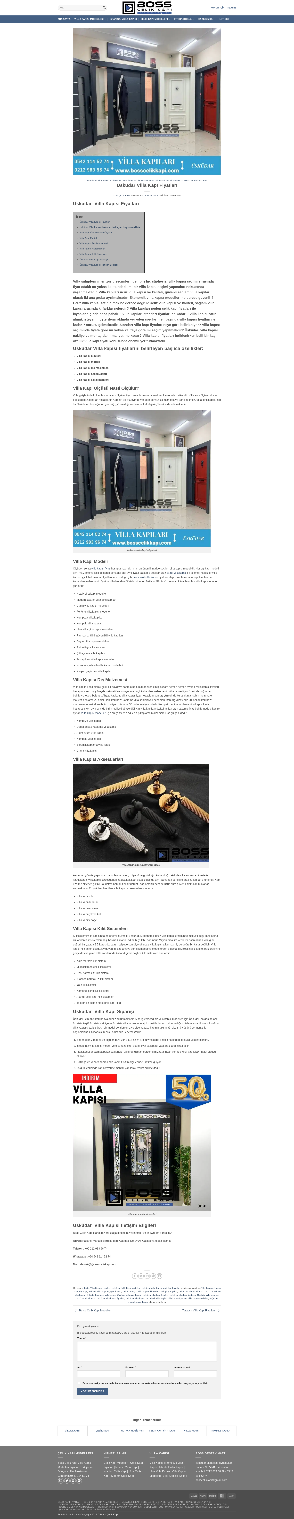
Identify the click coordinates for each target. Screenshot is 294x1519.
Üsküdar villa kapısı (85, 1298)
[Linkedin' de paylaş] (159, 1276)
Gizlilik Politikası (196, 1507)
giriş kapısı (115, 1291)
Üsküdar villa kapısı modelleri (140, 1298)
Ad (79, 1367)
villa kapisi (161, 1298)
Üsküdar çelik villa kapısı (191, 1291)
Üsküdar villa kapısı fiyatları (110, 1298)
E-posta (130, 1367)
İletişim (224, 19)
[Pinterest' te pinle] (153, 1276)
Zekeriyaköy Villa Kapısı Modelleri (144, 1504)
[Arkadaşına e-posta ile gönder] (147, 1276)
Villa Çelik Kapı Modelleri (138, 1502)
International (183, 19)
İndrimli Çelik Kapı (126, 1467)
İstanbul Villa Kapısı (123, 19)
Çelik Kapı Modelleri (154, 19)
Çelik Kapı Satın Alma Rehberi (101, 1502)
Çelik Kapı (113, 1514)
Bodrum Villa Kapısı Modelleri (77, 1507)
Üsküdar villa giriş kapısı (129, 1295)
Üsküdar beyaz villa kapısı (136, 1291)
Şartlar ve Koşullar (72, 1509)
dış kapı (83, 1291)
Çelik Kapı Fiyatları (69, 1502)
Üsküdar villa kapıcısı (208, 1295)
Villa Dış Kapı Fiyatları (169, 1502)
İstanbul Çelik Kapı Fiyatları (103, 1504)
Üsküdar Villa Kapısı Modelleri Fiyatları (183, 180)
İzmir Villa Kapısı (178, 1504)
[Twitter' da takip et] (67, 1481)
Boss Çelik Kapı (121, 195)
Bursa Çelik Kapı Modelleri (94, 1310)
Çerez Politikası (219, 1507)
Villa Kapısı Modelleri (89, 19)
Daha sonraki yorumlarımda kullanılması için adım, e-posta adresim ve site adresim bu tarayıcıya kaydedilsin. (146, 1383)
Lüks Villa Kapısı (160, 1471)
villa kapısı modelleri (198, 1298)
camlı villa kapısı (176, 572)
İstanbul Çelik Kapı (115, 1471)
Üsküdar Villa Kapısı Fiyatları (104, 180)
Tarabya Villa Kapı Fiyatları (199, 1310)
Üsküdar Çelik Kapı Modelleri (140, 180)
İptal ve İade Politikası (101, 1509)
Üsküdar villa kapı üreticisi (183, 1295)
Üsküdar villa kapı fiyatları (155, 1295)
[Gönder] (104, 8)
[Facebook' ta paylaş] (135, 1276)
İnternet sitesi (182, 1367)
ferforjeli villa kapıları (99, 1291)
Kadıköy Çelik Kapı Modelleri (209, 1504)
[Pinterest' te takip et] (79, 1481)
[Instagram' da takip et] (61, 1481)
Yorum (81, 1338)
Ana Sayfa (64, 19)
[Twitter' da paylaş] (141, 1276)
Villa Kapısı (156, 1462)
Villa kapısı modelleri (93, 713)
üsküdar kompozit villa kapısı (101, 1295)
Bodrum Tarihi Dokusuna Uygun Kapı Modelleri (127, 1507)
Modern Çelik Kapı (122, 1475)
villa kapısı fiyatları (177, 1298)
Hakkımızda (205, 19)
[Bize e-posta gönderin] (73, 1481)
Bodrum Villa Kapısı (171, 1507)
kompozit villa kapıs (145, 577)
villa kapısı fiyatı (100, 568)
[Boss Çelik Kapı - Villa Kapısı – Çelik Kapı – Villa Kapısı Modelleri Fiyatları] (147, 7)
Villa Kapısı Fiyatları (175, 1475)
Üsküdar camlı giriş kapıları (163, 1291)
